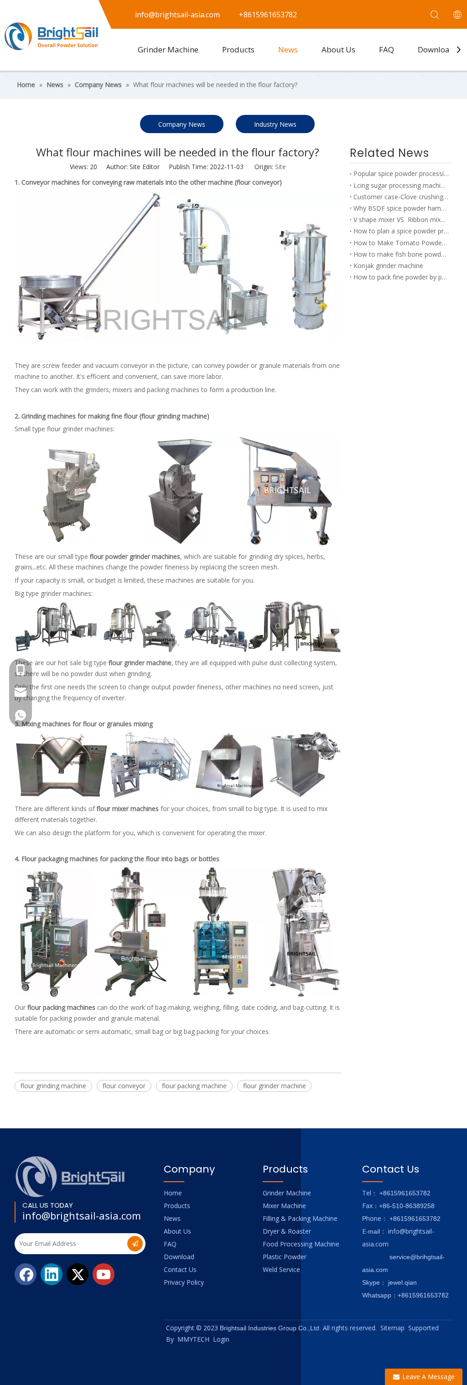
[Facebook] (25, 1274)
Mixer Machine (284, 1205)
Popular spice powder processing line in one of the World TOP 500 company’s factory (401, 173)
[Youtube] (103, 1274)
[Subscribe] (135, 1243)
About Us (338, 49)
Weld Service (281, 1269)
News (288, 49)
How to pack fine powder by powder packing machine (401, 277)
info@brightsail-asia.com (81, 1215)
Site (280, 166)
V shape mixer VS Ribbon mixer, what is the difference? (401, 219)
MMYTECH (193, 1339)
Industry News (275, 124)
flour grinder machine (274, 1085)
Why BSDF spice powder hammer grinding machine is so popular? (401, 208)
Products (238, 49)
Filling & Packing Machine (300, 1218)
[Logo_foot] (70, 1176)
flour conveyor (124, 1085)
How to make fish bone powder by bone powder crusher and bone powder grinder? (401, 254)
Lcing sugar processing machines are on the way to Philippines (401, 185)
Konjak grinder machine (388, 265)
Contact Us (180, 1269)
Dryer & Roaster (287, 1231)
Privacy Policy (184, 1282)
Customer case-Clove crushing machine (401, 196)
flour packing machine (194, 1085)
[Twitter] (77, 1274)
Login (221, 1339)
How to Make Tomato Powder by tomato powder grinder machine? (401, 242)
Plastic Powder (284, 1256)
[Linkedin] (51, 1274)
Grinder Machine (168, 49)
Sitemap (392, 1327)
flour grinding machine (53, 1085)
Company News (181, 124)
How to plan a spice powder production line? (401, 231)
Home (173, 1193)
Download (436, 49)
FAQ (386, 49)
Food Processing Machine (301, 1244)
